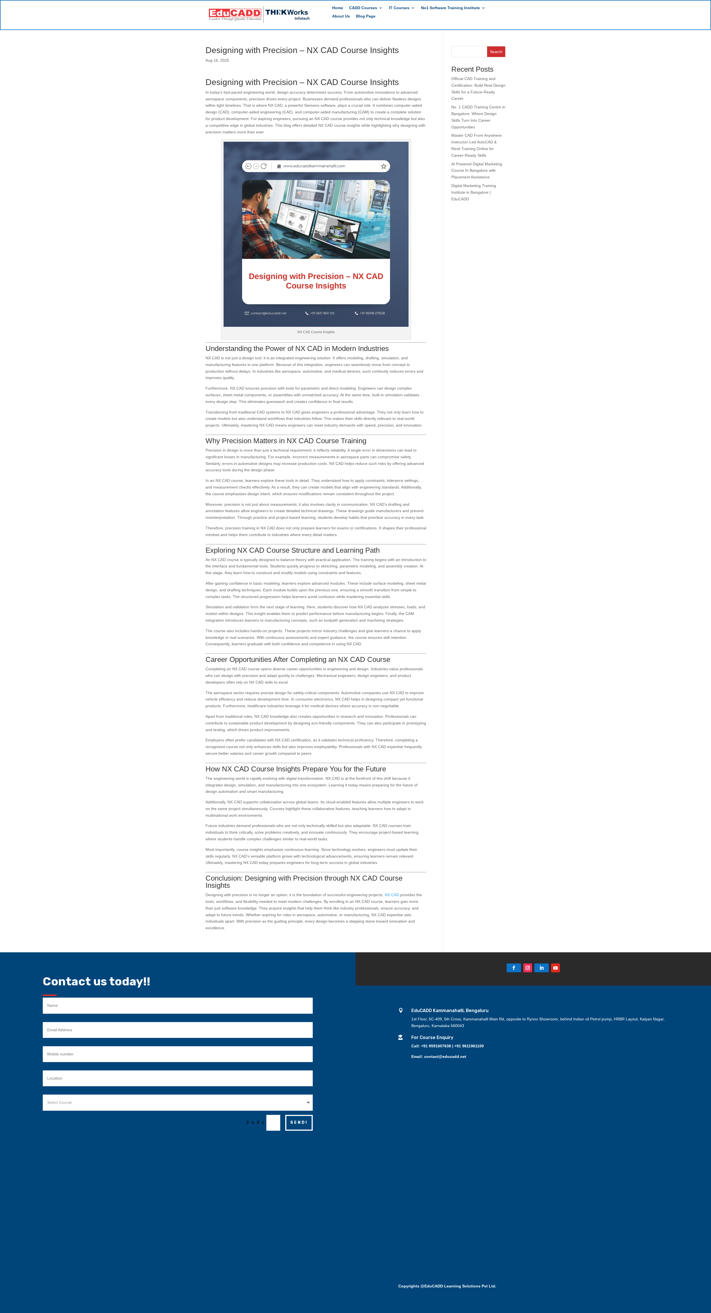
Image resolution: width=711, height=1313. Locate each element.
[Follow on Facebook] (514, 967)
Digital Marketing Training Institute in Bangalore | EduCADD (473, 192)
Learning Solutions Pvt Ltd (469, 1286)
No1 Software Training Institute (450, 8)
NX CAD (392, 895)
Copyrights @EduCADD (420, 1286)
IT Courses (399, 8)
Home (337, 8)
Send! (299, 1122)
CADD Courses (363, 8)
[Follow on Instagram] (527, 967)
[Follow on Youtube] (555, 967)
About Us (341, 16)
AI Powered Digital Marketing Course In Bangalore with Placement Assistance (476, 171)
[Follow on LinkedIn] (541, 967)
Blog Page (365, 16)
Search (496, 51)
